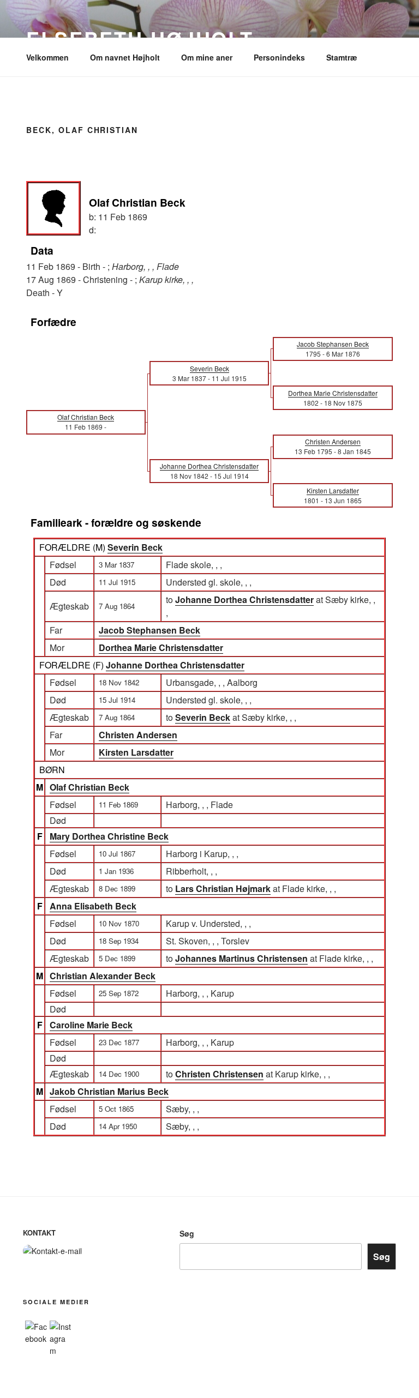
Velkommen (47, 57)
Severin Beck (135, 547)
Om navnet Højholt (125, 57)
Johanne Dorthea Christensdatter (175, 665)
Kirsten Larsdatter (136, 752)
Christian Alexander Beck (102, 975)
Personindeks (279, 57)
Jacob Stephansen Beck (149, 630)
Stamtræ (341, 57)
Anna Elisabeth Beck (93, 906)
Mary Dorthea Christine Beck (109, 836)
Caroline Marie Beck (91, 1025)
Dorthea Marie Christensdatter (161, 647)
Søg (186, 1233)
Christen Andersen (138, 734)
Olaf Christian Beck (89, 787)
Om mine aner (206, 57)
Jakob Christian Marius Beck (109, 1091)
